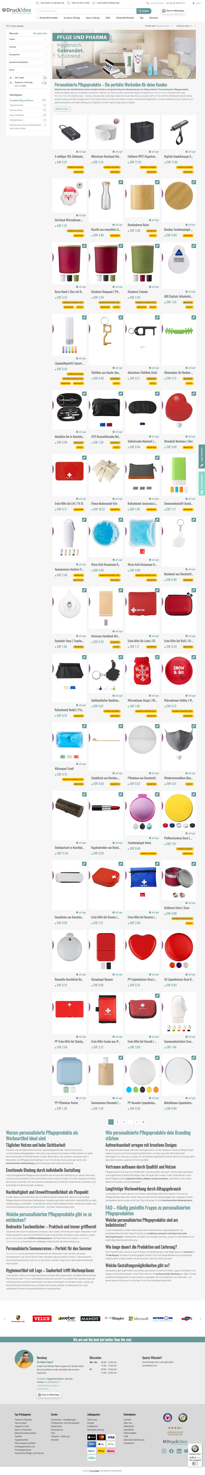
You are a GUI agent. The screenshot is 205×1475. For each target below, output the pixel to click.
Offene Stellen (130, 1433)
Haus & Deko (21, 1423)
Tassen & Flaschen (23, 1419)
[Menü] (200, 1445)
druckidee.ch (43, 1389)
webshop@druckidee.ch (48, 1385)
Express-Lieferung (92, 17)
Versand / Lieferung (60, 1436)
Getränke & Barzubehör (25, 1433)
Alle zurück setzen (40, 33)
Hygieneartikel (21, 1440)
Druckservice (57, 1430)
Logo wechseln (201, 482)
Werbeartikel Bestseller (125, 17)
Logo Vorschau (201, 455)
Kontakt (55, 1440)
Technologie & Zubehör (25, 1443)
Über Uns (128, 1423)
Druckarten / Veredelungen (63, 1419)
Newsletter (129, 1430)
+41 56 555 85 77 (52, 1382)
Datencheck (56, 1426)
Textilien (18, 1436)
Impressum (129, 1443)
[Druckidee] (16, 9)
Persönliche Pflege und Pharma (29, 1453)
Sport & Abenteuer (23, 1430)
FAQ (53, 1433)
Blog (141, 17)
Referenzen (153, 17)
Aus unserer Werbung (72, 17)
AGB (126, 1436)
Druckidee (94, 1471)
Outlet (108, 17)
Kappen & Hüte (22, 1426)
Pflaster (27, 1278)
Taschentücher (160, 93)
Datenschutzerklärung (134, 1440)
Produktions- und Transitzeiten (65, 1423)
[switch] (195, 1463)
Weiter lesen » (62, 109)
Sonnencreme (61, 96)
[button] (4, 1318)
